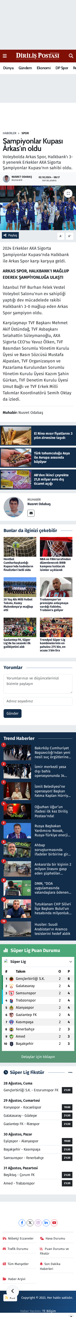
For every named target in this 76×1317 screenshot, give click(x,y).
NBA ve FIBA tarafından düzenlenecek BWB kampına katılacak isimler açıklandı (55, 564)
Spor (25, 133)
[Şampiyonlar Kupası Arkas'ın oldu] (38, 208)
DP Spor (62, 68)
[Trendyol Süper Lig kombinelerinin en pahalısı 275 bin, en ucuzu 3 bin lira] (56, 627)
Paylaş (12, 235)
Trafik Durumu (18, 1249)
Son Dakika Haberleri (50, 1266)
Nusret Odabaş (39, 504)
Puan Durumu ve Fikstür (54, 1251)
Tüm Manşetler (18, 1264)
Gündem (25, 68)
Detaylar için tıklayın (38, 1057)
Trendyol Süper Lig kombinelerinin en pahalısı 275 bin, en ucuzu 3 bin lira (52, 645)
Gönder (13, 713)
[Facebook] (22, 1222)
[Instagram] (38, 1222)
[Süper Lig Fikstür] (70, 1072)
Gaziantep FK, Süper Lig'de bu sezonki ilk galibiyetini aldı (17, 643)
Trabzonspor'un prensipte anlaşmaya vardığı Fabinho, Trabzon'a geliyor (54, 605)
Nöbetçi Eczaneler (21, 1238)
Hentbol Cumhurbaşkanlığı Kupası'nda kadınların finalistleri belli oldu (18, 564)
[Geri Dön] (12, 1291)
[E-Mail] (30, 513)
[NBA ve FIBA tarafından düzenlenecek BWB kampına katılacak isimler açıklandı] (56, 546)
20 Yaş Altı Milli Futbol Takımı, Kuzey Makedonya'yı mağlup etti (18, 605)
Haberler (9, 133)
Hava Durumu (55, 1238)
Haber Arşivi (16, 1279)
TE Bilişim (49, 1311)
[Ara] (71, 56)
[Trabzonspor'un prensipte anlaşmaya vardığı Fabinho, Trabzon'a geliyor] (56, 587)
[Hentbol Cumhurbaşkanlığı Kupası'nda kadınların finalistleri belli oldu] (20, 546)
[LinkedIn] (46, 1222)
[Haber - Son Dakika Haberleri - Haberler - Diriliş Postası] (38, 56)
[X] (30, 1222)
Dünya (8, 68)
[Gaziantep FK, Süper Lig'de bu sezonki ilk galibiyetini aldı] (20, 627)
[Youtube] (54, 1222)
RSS (12, 1298)
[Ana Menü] (5, 56)
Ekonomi (43, 68)
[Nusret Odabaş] (14, 506)
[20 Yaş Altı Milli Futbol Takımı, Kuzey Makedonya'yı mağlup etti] (20, 587)
